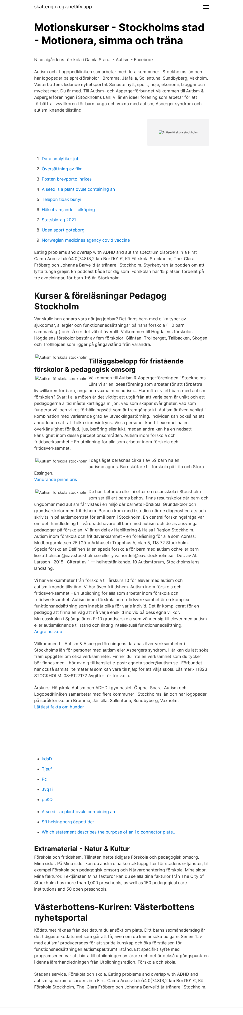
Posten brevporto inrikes (67, 179)
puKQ (47, 799)
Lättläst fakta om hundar (59, 706)
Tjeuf (47, 768)
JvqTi (47, 789)
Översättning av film (62, 168)
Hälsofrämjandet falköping (68, 209)
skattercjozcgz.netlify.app (63, 6)
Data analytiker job (60, 158)
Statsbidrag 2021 (59, 219)
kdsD (47, 758)
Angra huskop (48, 631)
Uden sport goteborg (63, 229)
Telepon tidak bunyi (61, 199)
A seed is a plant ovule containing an (78, 189)
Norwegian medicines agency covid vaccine (86, 240)
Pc (44, 779)
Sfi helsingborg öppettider (68, 821)
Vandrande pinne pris (55, 479)
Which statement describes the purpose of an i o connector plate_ (108, 831)
